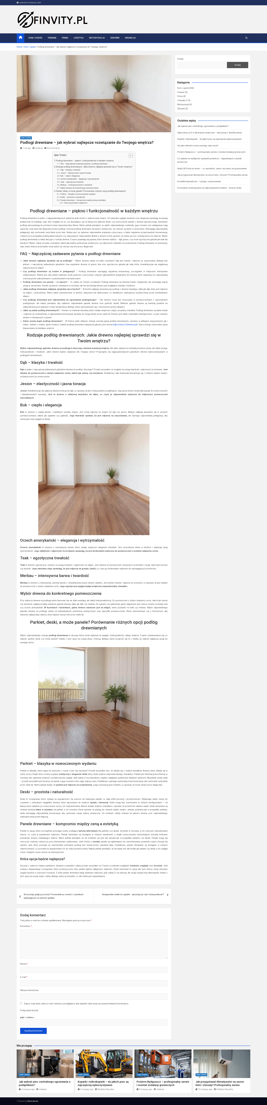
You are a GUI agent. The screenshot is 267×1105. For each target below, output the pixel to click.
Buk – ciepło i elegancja (70, 176)
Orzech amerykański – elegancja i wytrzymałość (79, 179)
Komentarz (26, 926)
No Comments (53, 148)
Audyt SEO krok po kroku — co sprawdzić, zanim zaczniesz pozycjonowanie (212, 168)
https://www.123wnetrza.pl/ (125, 324)
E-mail (23, 977)
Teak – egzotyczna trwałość (72, 182)
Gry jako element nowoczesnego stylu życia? (197, 145)
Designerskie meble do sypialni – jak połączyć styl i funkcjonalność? (133, 894)
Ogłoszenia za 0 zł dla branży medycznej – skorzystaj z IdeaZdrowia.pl (209, 132)
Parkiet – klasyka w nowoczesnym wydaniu (78, 194)
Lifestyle (79, 38)
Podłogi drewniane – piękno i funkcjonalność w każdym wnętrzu (85, 161)
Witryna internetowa (29, 990)
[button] (129, 156)
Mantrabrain (32, 1101)
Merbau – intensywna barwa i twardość (76, 185)
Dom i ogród (35, 38)
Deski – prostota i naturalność (72, 197)
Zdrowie (114, 38)
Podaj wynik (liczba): (29, 1010)
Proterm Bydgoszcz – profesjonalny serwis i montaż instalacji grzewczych (211, 152)
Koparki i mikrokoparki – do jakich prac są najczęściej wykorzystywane (209, 139)
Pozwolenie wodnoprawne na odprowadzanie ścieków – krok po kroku (209, 188)
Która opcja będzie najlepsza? (75, 203)
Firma (65, 38)
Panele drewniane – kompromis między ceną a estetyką (83, 200)
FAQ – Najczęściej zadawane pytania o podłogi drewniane (83, 164)
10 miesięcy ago (205, 1089)
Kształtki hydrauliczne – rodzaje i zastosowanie (199, 181)
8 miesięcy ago (145, 1089)
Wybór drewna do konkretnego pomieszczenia (79, 188)
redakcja (39, 148)
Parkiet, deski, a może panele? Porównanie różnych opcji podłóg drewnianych (91, 191)
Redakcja (130, 38)
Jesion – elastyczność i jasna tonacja (75, 173)
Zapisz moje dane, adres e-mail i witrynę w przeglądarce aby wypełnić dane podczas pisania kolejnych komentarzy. (76, 1003)
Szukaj (180, 59)
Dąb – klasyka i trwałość (70, 170)
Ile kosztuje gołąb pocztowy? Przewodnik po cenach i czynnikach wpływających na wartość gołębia (53, 896)
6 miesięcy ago (86, 1089)
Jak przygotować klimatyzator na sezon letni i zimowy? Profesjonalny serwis (212, 175)
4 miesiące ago (28, 1089)
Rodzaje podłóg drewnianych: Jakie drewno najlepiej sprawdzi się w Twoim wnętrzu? (94, 167)
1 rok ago (27, 148)
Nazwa (24, 964)
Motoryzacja (97, 38)
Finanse (52, 38)
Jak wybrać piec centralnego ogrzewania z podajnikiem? (203, 126)
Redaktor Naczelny (106, 1089)
